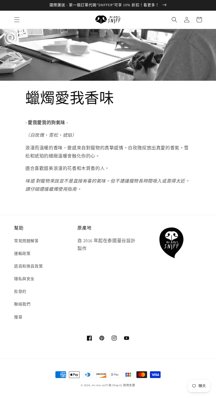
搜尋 (18, 317)
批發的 (20, 291)
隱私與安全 (24, 278)
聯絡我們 (22, 304)
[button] (17, 20)
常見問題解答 (26, 240)
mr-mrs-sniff (100, 385)
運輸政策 (22, 253)
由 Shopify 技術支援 (122, 385)
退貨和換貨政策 (28, 266)
